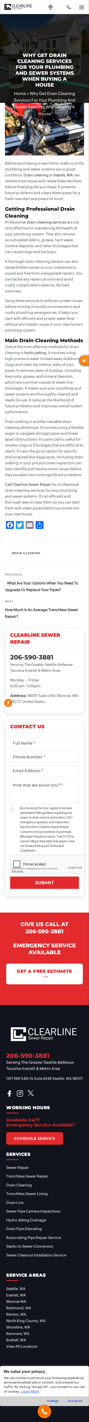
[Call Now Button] (44, 1411)
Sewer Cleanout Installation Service (36, 1255)
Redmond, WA (18, 1308)
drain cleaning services (47, 222)
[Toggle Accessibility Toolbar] (8, 702)
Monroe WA (16, 1301)
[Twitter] (20, 525)
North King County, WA (25, 1321)
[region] (44, 1394)
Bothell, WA (16, 1340)
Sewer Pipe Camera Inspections (33, 1211)
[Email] (30, 525)
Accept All (75, 1401)
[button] (84, 360)
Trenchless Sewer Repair (27, 1176)
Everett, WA (16, 1295)
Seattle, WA (15, 1289)
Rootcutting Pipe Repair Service (33, 1237)
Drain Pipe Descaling (24, 1229)
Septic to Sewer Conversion (29, 1246)
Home (20, 93)
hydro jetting (35, 353)
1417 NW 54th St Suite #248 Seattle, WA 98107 (44, 1078)
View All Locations (21, 1346)
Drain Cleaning (26, 553)
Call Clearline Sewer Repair (28, 484)
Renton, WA (16, 1314)
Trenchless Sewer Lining (27, 1194)
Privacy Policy (34, 846)
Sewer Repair (17, 1167)
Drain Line (14, 1202)
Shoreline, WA (18, 1327)
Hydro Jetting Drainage (26, 1220)
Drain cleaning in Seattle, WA (48, 175)
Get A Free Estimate (44, 971)
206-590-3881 (44, 931)
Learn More (30, 1391)
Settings (53, 1401)
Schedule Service (34, 1138)
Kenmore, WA (17, 1333)
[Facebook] (10, 525)
